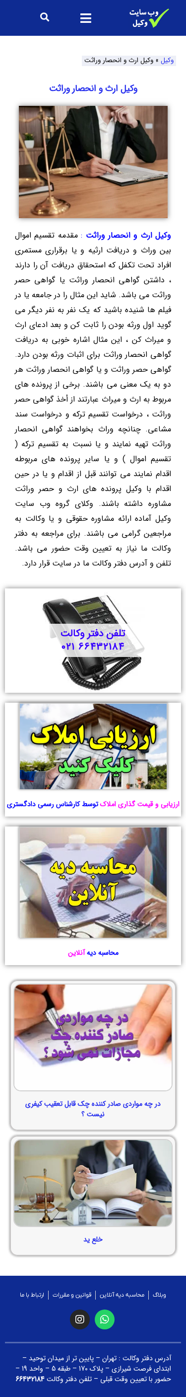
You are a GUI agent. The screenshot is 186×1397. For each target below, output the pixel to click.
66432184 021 (93, 647)
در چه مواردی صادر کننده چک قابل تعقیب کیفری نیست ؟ (93, 1109)
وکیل (167, 60)
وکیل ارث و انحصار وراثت (93, 88)
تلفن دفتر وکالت (93, 633)
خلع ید (93, 1239)
